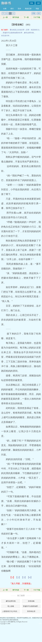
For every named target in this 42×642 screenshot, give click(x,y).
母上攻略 (10, 606)
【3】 (24, 577)
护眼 (33, 13)
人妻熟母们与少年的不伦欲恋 (11, 611)
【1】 (12, 577)
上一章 (5, 17)
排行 (12, 9)
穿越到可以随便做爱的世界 (12, 33)
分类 (4, 9)
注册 (38, 3)
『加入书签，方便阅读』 (21, 583)
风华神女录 (31, 611)
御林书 (6, 3)
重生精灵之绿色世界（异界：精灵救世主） (25, 30)
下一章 (26, 17)
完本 (19, 9)
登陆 (31, 3)
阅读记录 (28, 9)
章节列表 (15, 17)
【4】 (30, 577)
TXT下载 (36, 17)
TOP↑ (40, 623)
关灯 (38, 13)
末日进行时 (5, 36)
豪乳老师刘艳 (29, 33)
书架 (37, 9)
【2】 (18, 577)
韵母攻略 (31, 601)
